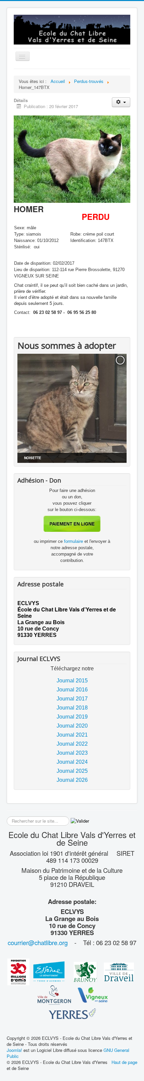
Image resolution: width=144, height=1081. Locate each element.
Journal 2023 (72, 753)
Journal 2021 (72, 735)
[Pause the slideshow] (106, 408)
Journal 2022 (72, 744)
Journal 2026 (72, 780)
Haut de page (124, 1062)
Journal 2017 (72, 698)
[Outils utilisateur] (121, 102)
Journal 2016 (72, 689)
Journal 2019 (72, 717)
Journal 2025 (72, 771)
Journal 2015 (72, 680)
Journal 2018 (72, 708)
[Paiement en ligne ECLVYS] (72, 523)
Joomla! (14, 1050)
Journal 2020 (72, 726)
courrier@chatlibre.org (38, 942)
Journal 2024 (72, 762)
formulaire (74, 541)
